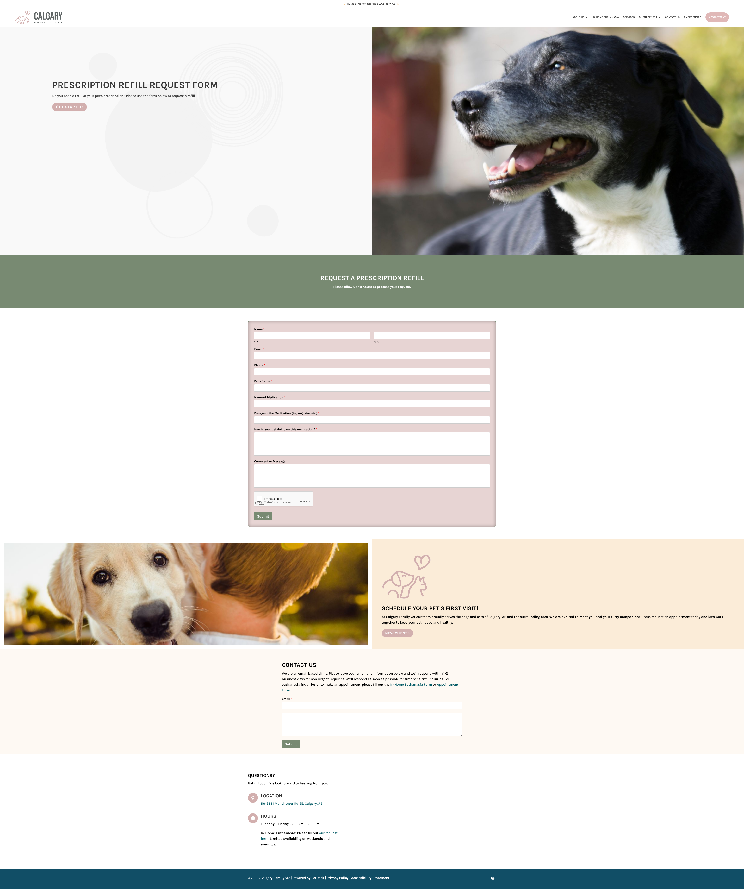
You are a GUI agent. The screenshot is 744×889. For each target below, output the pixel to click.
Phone (259, 365)
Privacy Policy (338, 878)
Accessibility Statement (370, 878)
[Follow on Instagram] (493, 878)
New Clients (397, 633)
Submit (263, 516)
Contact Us (672, 17)
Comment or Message (269, 461)
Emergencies (692, 17)
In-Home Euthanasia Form (411, 684)
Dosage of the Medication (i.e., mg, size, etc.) (286, 413)
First (257, 341)
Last (376, 341)
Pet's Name (263, 381)
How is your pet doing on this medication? (285, 429)
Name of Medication (269, 397)
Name (259, 329)
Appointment (717, 17)
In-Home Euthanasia (605, 17)
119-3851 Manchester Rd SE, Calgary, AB (292, 803)
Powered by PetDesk (308, 878)
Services (629, 17)
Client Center (648, 17)
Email (259, 349)
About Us (578, 17)
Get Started (69, 107)
